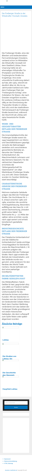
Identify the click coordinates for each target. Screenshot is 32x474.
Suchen (16, 407)
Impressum (7, 459)
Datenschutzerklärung (10, 461)
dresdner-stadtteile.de (11, 470)
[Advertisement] (16, 35)
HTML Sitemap (8, 463)
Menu (2, 7)
